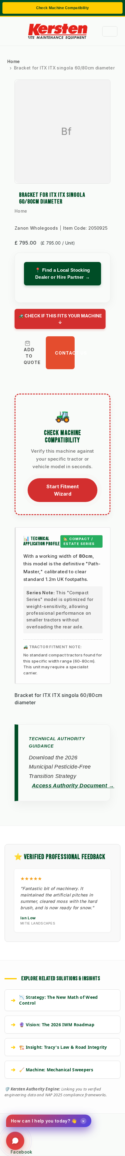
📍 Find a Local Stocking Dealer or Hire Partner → (62, 273)
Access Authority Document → (73, 786)
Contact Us (65, 352)
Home (21, 211)
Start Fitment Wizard (62, 490)
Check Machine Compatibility (62, 8)
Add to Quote (32, 356)
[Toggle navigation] (109, 31)
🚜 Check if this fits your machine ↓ (60, 319)
